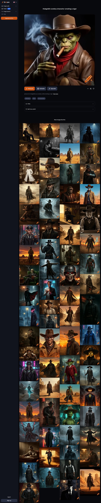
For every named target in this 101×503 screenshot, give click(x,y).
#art (34, 98)
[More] (87, 88)
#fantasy (27, 98)
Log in (9, 497)
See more (55, 94)
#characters (41, 98)
